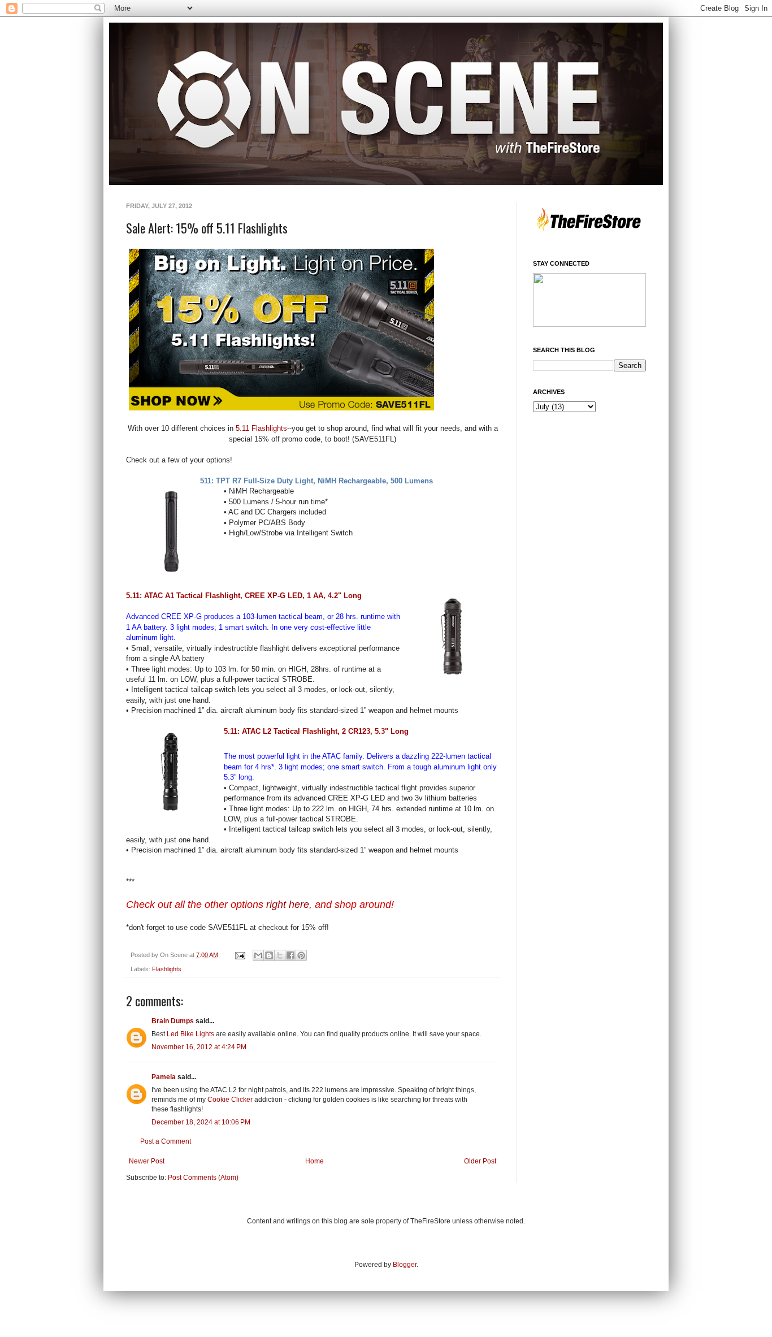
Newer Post (146, 1161)
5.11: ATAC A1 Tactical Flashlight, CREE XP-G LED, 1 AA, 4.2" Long (244, 595)
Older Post (480, 1161)
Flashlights (166, 969)
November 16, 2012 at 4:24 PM (198, 1047)
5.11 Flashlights (261, 428)
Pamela (163, 1077)
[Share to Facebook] (290, 955)
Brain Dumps (172, 1021)
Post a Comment (165, 1141)
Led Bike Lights (190, 1034)
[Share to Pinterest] (301, 955)
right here (287, 904)
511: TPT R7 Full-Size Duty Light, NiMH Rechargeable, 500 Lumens (316, 481)
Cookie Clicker (230, 1100)
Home (314, 1161)
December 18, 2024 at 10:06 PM (200, 1122)
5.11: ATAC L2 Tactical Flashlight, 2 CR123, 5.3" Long (316, 731)
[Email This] (258, 955)
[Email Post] (239, 954)
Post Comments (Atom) (203, 1178)
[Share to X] (279, 955)
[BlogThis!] (269, 955)
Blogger (405, 1265)
